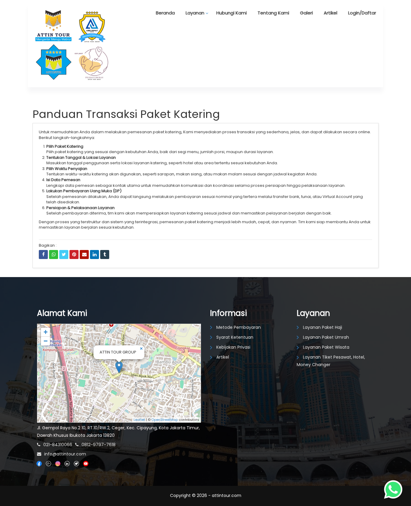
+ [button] (46, 332)
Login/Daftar (362, 13)
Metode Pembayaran (238, 327)
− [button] (46, 341)
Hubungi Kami (231, 13)
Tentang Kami (273, 13)
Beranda (165, 13)
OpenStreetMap (164, 419)
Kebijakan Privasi (233, 347)
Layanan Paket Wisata (326, 347)
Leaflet (139, 419)
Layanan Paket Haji (322, 327)
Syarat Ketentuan (234, 337)
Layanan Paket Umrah (326, 337)
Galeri (306, 13)
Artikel (330, 13)
